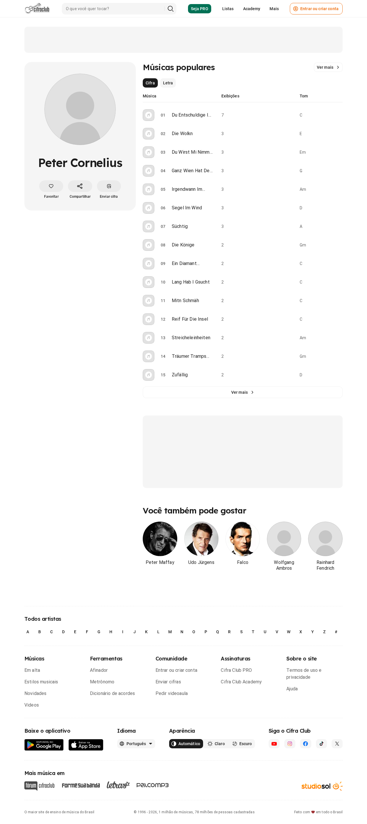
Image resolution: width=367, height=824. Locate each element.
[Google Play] (44, 745)
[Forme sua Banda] (81, 785)
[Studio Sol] (322, 785)
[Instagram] (289, 743)
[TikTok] (321, 743)
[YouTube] (274, 743)
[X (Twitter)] (337, 743)
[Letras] (118, 784)
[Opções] (339, 115)
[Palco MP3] (153, 785)
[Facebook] (305, 743)
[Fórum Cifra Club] (39, 786)
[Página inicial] (37, 9)
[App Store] (86, 745)
